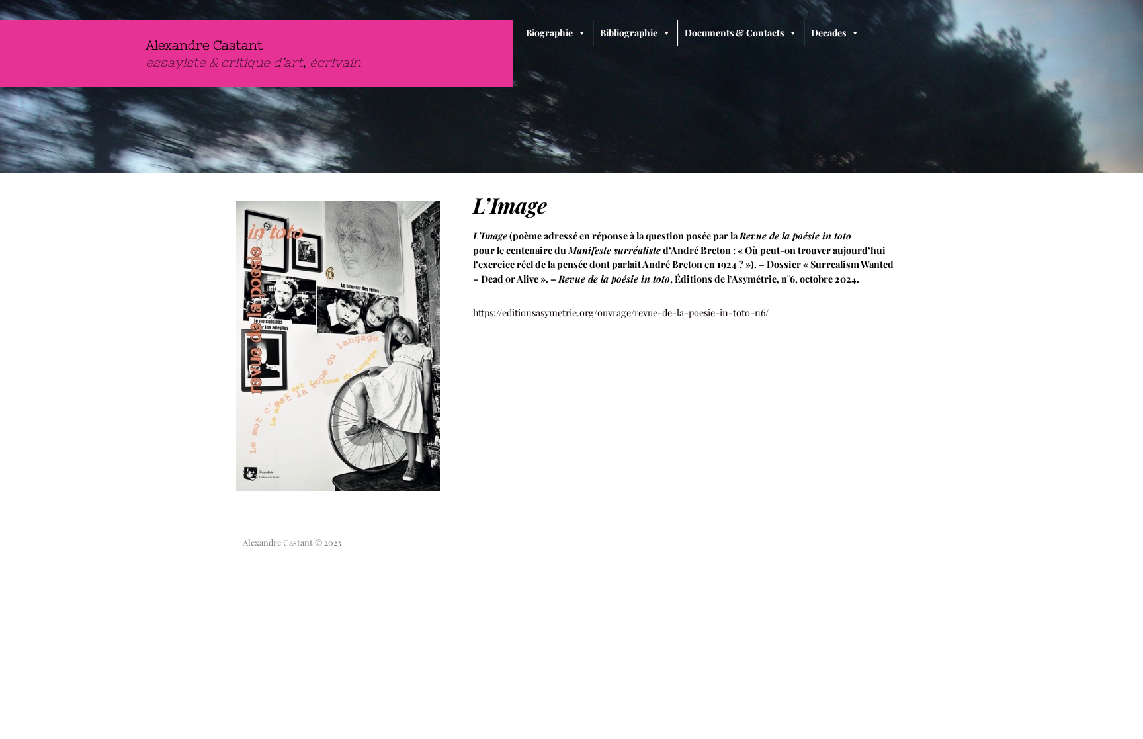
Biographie (549, 32)
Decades (828, 32)
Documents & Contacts (734, 32)
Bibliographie (628, 32)
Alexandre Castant (204, 45)
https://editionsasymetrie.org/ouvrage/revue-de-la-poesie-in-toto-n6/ (621, 312)
